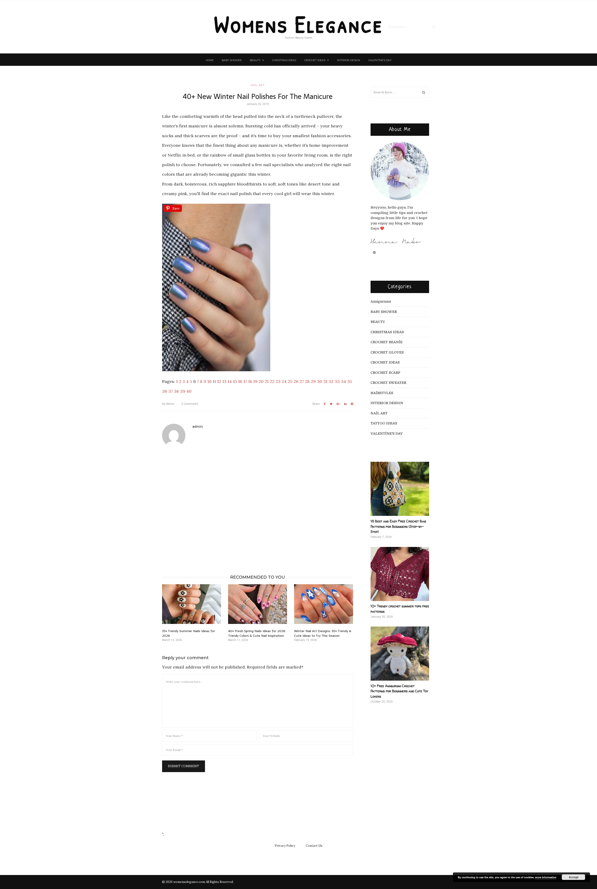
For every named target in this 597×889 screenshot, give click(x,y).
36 (164, 391)
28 (307, 381)
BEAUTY (255, 60)
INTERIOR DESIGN (348, 60)
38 (176, 391)
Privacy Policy (285, 846)
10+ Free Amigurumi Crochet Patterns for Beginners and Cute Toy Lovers (399, 691)
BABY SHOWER (232, 60)
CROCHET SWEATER (388, 383)
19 (255, 381)
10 (209, 381)
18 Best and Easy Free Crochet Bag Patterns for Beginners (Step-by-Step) (398, 526)
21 (267, 381)
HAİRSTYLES (382, 393)
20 (261, 381)
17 (245, 381)
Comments (189, 404)
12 (219, 381)
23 (278, 381)
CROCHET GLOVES (387, 352)
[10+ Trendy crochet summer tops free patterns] (400, 574)
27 (302, 381)
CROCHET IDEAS (314, 60)
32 (331, 381)
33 (337, 381)
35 (349, 381)
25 (290, 381)
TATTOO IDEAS (384, 423)
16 (240, 381)
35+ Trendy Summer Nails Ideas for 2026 (188, 633)
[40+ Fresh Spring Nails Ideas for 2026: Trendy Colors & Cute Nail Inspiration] (257, 604)
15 (235, 381)
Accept (573, 877)
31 (325, 381)
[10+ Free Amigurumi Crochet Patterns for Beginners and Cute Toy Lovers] (400, 653)
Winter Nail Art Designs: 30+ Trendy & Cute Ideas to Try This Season (322, 633)
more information (545, 877)
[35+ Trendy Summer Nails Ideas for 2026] (191, 604)
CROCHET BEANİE (387, 342)
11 (214, 381)
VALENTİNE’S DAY (380, 60)
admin (168, 404)
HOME (210, 60)
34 (343, 381)
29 (313, 381)
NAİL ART (258, 85)
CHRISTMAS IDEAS (284, 60)
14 (230, 381)
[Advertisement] (257, 504)
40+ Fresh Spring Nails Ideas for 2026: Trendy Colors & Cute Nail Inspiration (257, 633)
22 (272, 381)
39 (182, 391)
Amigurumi (381, 301)
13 (224, 381)
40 (188, 391)
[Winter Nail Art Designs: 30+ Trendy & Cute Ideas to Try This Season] (323, 604)
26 (296, 381)
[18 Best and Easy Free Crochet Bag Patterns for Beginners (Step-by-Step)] (400, 489)
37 (170, 391)
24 (284, 381)
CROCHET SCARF (385, 373)
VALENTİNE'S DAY (387, 433)
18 (250, 381)
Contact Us (314, 846)
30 (319, 381)
